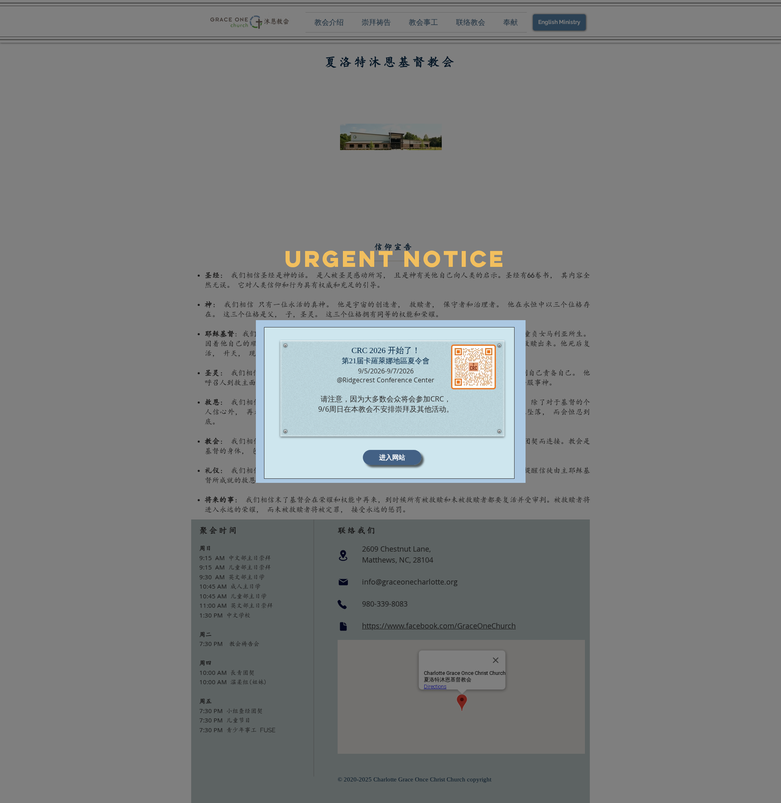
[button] (392, 457)
